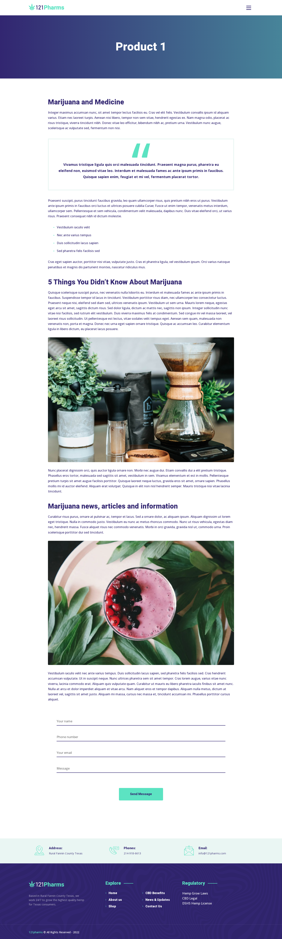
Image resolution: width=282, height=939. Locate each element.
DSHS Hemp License (197, 903)
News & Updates (157, 900)
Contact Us (153, 906)
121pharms (36, 932)
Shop (112, 906)
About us (115, 900)
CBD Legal (189, 898)
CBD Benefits (155, 893)
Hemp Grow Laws (195, 893)
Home (113, 893)
